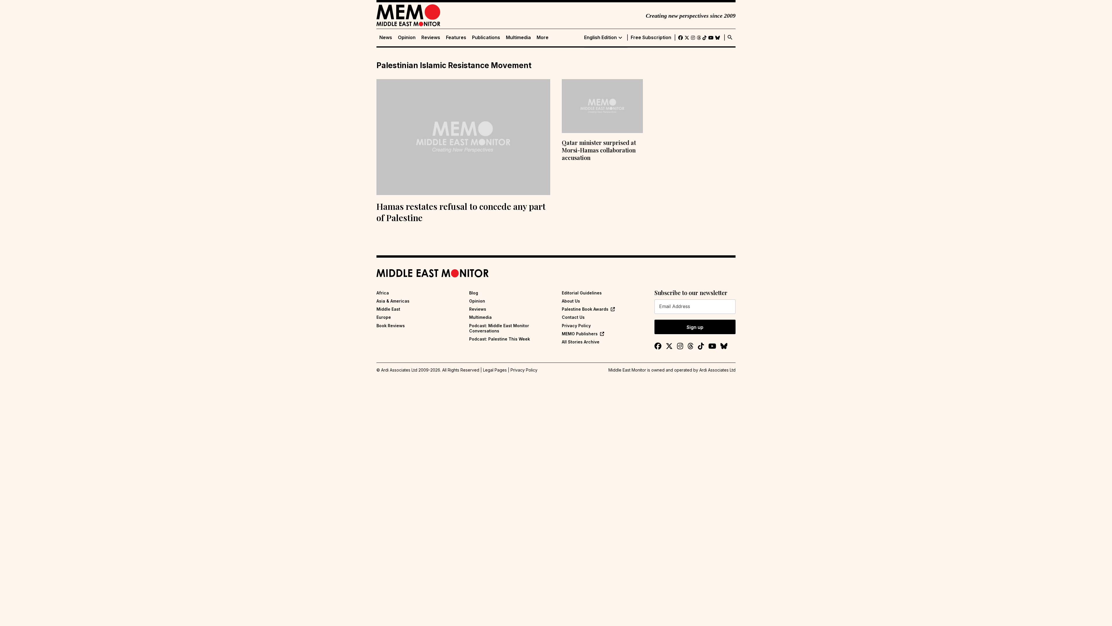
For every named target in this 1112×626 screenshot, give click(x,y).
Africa (382, 292)
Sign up (695, 327)
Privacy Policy (576, 325)
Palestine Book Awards (585, 309)
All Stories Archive (580, 341)
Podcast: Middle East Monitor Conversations (499, 328)
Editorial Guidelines (582, 292)
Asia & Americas (392, 301)
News (385, 37)
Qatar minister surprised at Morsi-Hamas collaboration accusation (599, 150)
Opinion (407, 37)
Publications (486, 37)
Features (456, 37)
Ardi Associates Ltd (717, 369)
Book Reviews (390, 325)
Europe (383, 317)
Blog (473, 292)
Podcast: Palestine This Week (499, 338)
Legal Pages (495, 369)
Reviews (430, 37)
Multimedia (518, 37)
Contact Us (573, 317)
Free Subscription (651, 37)
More (542, 37)
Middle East (388, 309)
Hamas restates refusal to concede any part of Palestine (461, 212)
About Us (571, 301)
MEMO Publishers (580, 333)
